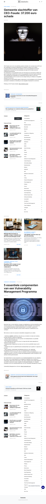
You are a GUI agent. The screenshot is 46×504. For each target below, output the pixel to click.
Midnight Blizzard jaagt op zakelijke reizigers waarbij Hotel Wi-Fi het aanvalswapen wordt (12, 235)
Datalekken (8, 107)
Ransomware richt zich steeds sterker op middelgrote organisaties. (15, 126)
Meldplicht (26, 169)
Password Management (24, 107)
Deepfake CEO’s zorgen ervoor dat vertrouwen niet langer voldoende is (12, 265)
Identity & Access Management (29, 158)
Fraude (5, 6)
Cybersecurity (13, 94)
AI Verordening (27, 118)
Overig (25, 177)
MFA (25, 171)
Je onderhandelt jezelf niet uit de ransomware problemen (15, 134)
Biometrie (25, 408)
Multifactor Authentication (15, 107)
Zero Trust (26, 211)
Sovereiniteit (26, 199)
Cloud (25, 131)
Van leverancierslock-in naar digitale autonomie (16, 149)
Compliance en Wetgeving (29, 133)
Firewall (25, 152)
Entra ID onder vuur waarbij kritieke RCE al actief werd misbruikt (15, 141)
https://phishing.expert (23, 83)
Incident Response (27, 160)
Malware (25, 167)
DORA (25, 143)
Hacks (25, 156)
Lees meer (18, 244)
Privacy (25, 186)
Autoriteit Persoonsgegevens (29, 120)
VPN (25, 209)
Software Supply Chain (28, 194)
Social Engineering (27, 192)
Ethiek (25, 150)
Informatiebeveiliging (28, 162)
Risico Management (27, 190)
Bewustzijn (26, 126)
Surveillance (26, 201)
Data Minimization (27, 137)
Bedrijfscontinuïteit (27, 124)
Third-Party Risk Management (29, 203)
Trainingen (26, 207)
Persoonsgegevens (27, 182)
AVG (25, 122)
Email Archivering (27, 148)
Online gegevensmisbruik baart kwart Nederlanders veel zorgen (24, 376)
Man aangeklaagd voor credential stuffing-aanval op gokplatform (20, 108)
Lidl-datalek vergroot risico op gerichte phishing (32, 235)
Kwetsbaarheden (19, 94)
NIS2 (25, 175)
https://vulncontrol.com (26, 366)
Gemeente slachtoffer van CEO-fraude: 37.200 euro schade (18, 388)
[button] (4, 1)
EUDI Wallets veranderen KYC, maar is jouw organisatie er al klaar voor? (15, 155)
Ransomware (26, 188)
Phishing (8, 6)
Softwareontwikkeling (28, 196)
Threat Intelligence (27, 205)
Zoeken (6, 116)
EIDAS (25, 425)
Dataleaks (23, 497)
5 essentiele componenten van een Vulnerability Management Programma (23, 96)
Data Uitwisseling (27, 139)
